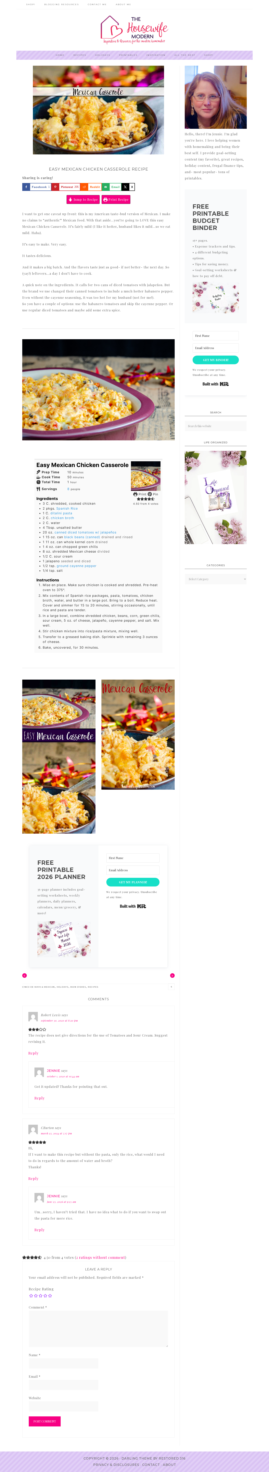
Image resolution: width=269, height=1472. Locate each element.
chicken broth (62, 518)
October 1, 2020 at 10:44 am (63, 1076)
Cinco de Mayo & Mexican (38, 987)
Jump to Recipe (85, 199)
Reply (33, 1053)
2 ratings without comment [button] (100, 1257)
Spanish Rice (67, 508)
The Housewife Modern (134, 30)
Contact (151, 1465)
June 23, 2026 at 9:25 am (61, 1201)
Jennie (53, 1071)
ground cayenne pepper (76, 566)
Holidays (62, 987)
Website (35, 1398)
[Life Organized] (216, 542)
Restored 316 (172, 1458)
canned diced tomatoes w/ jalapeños (85, 532)
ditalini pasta (61, 513)
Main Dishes (78, 987)
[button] (138, 499)
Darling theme (137, 1458)
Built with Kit (133, 906)
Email (35, 1376)
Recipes (93, 987)
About (169, 1465)
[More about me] (216, 127)
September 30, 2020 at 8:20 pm (59, 1020)
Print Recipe (118, 199)
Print (142, 494)
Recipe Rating (41, 1289)
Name (35, 1355)
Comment (38, 1307)
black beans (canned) (82, 537)
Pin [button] (155, 494)
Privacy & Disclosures (116, 1465)
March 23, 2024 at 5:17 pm (56, 1133)
